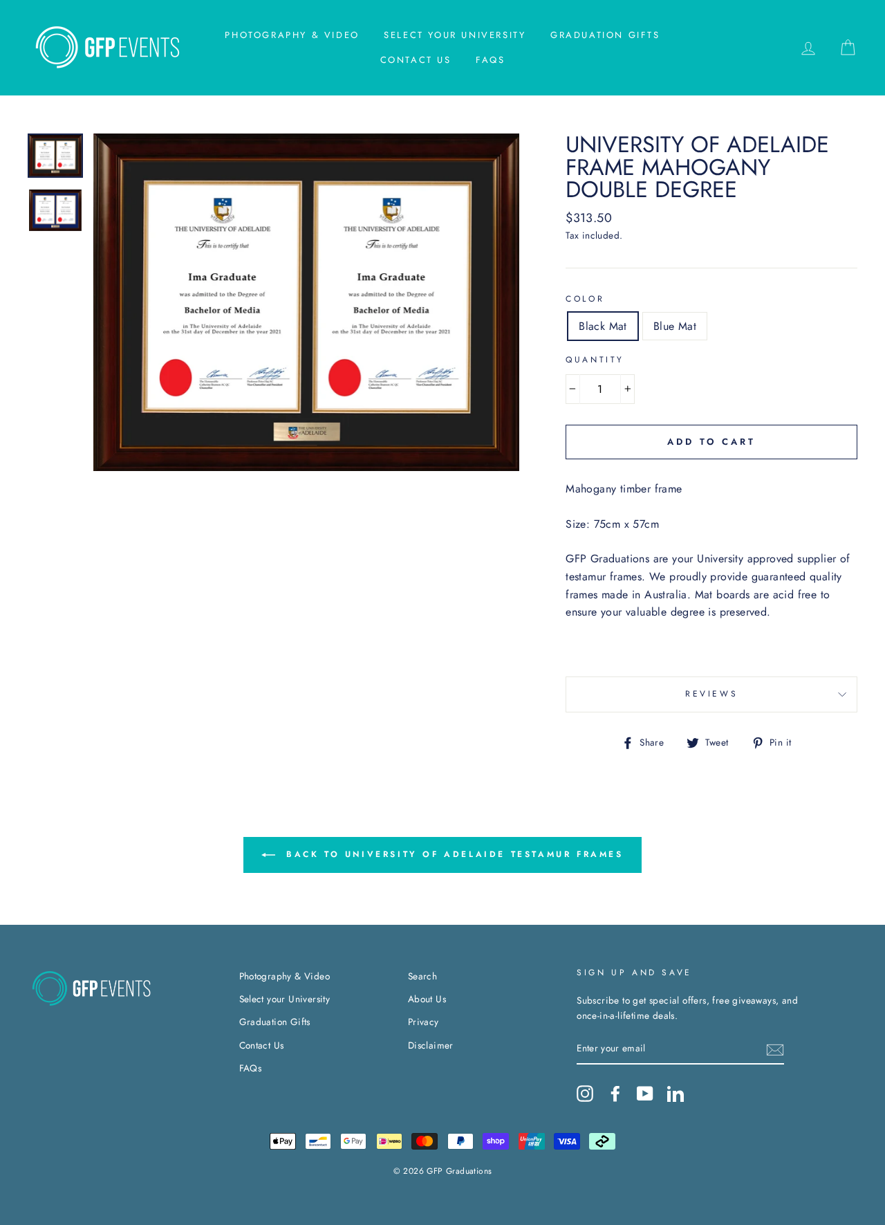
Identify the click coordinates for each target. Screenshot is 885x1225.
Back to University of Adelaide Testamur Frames (452, 854)
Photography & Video (292, 35)
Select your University (454, 35)
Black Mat (603, 326)
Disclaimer (431, 1045)
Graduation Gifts (605, 35)
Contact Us (415, 59)
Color (585, 299)
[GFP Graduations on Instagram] (585, 1093)
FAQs (490, 59)
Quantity (595, 359)
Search (422, 976)
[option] (306, 302)
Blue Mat (674, 326)
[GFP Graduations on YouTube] (645, 1093)
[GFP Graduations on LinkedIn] (675, 1093)
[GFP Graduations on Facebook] (615, 1093)
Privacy (423, 1022)
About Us (427, 999)
